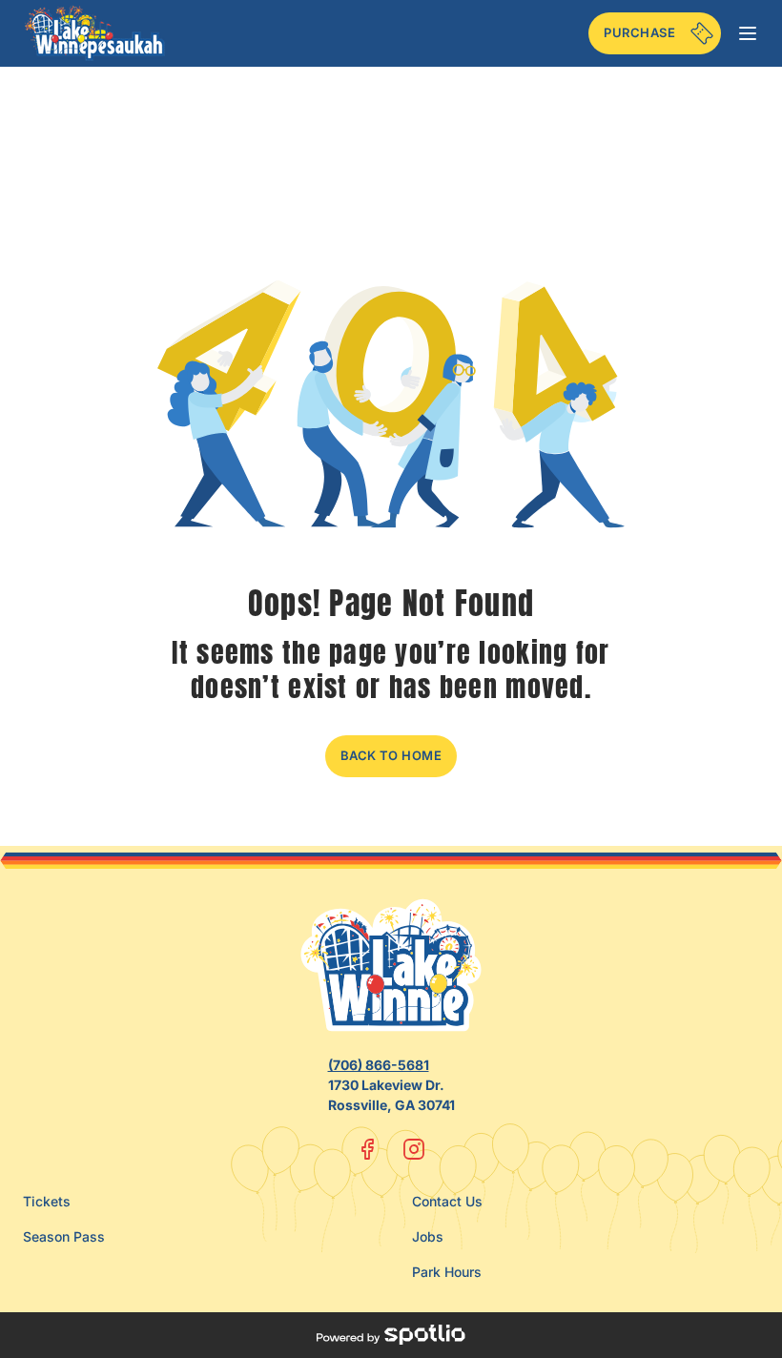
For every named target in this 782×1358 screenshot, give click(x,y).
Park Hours (447, 1272)
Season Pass (64, 1236)
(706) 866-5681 (378, 1065)
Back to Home (391, 755)
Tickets (47, 1201)
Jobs (427, 1236)
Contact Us (447, 1201)
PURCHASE (639, 32)
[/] (95, 33)
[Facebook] (368, 1149)
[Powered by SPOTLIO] (390, 1335)
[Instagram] (413, 1149)
